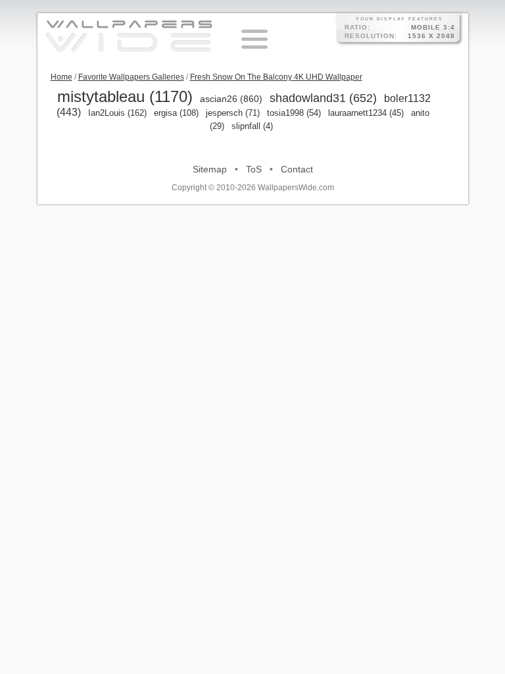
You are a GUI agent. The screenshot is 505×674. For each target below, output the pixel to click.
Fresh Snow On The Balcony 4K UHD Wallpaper (276, 77)
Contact (297, 169)
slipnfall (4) (252, 126)
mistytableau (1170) (125, 96)
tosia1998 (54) (294, 113)
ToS (254, 169)
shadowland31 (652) (323, 98)
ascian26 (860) (231, 98)
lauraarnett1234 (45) (366, 113)
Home (61, 77)
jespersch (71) (233, 113)
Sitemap (210, 169)
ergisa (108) (176, 113)
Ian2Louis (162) (117, 113)
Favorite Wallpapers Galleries (131, 77)
